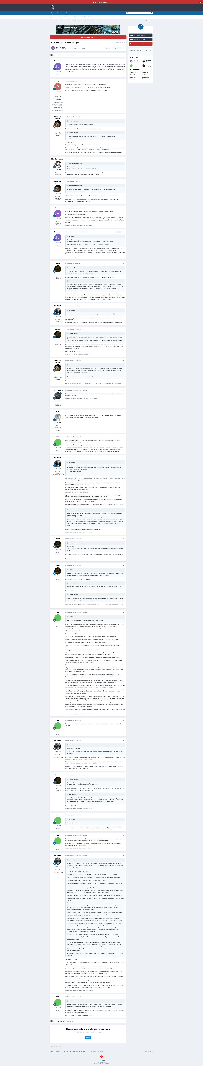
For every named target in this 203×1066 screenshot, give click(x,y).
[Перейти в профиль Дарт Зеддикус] (57, 395)
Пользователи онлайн (79, 16)
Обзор (52, 12)
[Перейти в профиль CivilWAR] (57, 311)
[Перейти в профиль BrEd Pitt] (57, 417)
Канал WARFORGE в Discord (137, 39)
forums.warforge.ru (101, 1062)
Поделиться (107, 48)
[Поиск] (151, 13)
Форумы (52, 16)
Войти (88, 1037)
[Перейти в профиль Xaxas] (57, 268)
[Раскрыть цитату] (67, 121)
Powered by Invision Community (101, 1063)
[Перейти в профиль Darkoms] (53, 48)
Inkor (57, 437)
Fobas (57, 208)
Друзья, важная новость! (100, 2)
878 (58, 277)
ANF (57, 81)
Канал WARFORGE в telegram (138, 35)
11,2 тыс (58, 94)
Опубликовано (73, 61)
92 (58, 74)
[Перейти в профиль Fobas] (57, 213)
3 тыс (58, 425)
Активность (60, 12)
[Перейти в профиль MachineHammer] (57, 164)
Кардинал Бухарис (57, 117)
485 (58, 450)
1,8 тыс (58, 132)
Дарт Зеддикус (57, 390)
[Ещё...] (123, 61)
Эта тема (146, 12)
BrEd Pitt (57, 412)
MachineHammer (57, 159)
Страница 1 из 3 (71, 54)
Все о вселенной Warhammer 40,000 (75, 48)
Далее (60, 54)
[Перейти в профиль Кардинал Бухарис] (57, 123)
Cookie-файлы (101, 1060)
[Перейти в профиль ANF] (57, 86)
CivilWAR (57, 306)
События (59, 16)
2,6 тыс (58, 172)
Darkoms (62, 47)
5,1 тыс (58, 404)
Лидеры (90, 16)
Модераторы (68, 16)
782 (58, 221)
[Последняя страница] (64, 55)
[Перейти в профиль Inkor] (57, 442)
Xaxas (57, 263)
